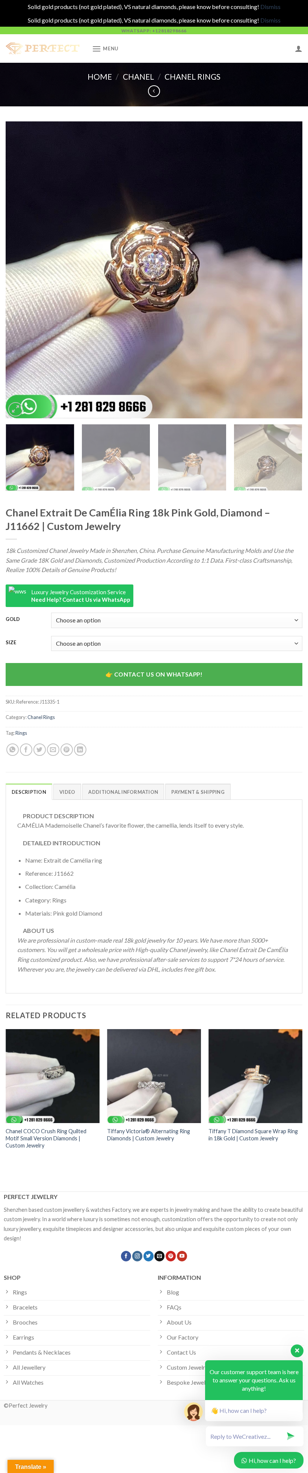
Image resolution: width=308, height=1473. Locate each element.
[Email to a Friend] (53, 749)
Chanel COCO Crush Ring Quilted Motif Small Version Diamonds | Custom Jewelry (46, 1138)
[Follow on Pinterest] (171, 1256)
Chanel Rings (192, 76)
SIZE (11, 642)
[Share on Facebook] (26, 749)
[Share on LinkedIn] (80, 749)
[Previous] (21, 270)
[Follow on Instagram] (137, 1256)
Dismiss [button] (270, 6)
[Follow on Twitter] (148, 1256)
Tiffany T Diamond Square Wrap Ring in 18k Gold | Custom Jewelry (253, 1134)
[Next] (287, 270)
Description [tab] (29, 792)
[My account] (298, 48)
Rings (21, 733)
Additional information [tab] (123, 792)
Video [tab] (67, 792)
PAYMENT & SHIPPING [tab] (198, 792)
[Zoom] (15, 409)
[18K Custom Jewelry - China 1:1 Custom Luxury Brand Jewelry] (43, 48)
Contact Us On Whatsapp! (158, 674)
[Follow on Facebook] (126, 1256)
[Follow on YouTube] (182, 1256)
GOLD (13, 619)
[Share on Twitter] (39, 749)
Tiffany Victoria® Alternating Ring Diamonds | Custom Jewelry (148, 1134)
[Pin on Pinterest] (66, 749)
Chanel (138, 76)
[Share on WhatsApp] (12, 749)
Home (100, 76)
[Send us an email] (159, 1256)
